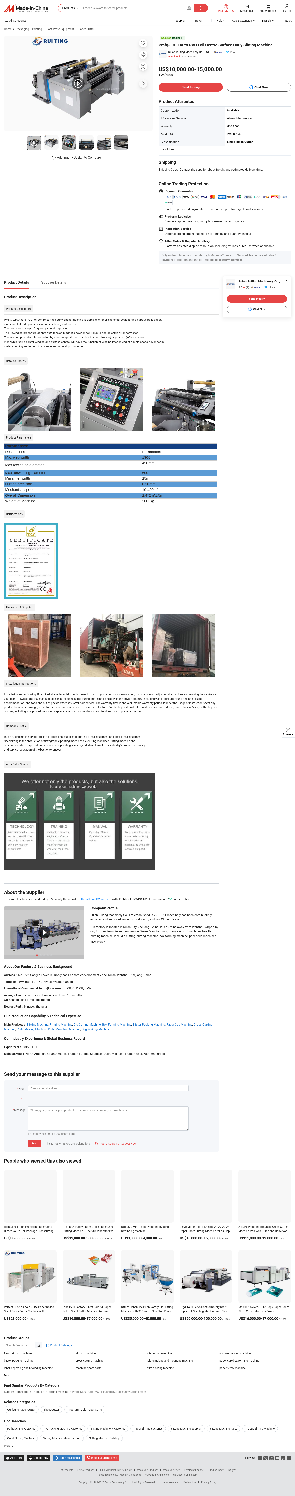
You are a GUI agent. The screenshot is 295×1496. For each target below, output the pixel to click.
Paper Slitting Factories (148, 1428)
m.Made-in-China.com (157, 1474)
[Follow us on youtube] (277, 1458)
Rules (288, 20)
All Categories (17, 20)
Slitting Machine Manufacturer (62, 1438)
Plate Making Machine (32, 1029)
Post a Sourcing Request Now (115, 1143)
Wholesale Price (171, 1470)
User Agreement (169, 1482)
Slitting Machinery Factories (108, 1428)
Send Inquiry (191, 87)
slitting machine (86, 1353)
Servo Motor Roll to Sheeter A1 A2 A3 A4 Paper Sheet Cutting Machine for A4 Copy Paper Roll (205, 1231)
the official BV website (96, 899)
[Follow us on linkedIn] (289, 1458)
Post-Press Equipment (60, 29)
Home (7, 29)
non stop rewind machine (235, 1353)
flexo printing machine (18, 1353)
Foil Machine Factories (21, 1428)
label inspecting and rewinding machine (28, 1368)
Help (219, 20)
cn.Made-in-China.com (185, 1474)
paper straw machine (232, 1368)
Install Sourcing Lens (104, 1458)
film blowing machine (161, 1368)
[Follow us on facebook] (260, 1458)
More (7, 1445)
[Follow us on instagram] (271, 1458)
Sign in (287, 10)
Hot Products (66, 1470)
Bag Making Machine (96, 1029)
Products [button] (68, 8)
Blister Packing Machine (149, 1024)
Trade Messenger (67, 1458)
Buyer (198, 20)
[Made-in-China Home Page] (26, 8)
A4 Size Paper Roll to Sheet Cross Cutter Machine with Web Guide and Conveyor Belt (263, 1231)
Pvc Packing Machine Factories (63, 1428)
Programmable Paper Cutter (85, 1409)
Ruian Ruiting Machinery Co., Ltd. (189, 52)
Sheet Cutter (51, 1409)
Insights (232, 1470)
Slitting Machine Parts (223, 1428)
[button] (189, 8)
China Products (85, 1470)
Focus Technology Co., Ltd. (119, 1482)
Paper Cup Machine (179, 1024)
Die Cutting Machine (87, 1024)
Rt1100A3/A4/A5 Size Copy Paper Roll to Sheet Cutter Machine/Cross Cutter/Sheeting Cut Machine (263, 1311)
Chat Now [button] (261, 87)
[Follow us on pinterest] (283, 1458)
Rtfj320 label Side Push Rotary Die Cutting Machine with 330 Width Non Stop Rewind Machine (147, 1311)
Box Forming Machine (116, 1024)
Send (34, 1143)
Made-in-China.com (130, 1474)
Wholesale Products (147, 1470)
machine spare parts (88, 1368)
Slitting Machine (37, 1024)
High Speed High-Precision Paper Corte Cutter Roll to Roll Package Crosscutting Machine (29, 1231)
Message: (20, 1110)
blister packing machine (18, 1360)
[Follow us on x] (265, 1458)
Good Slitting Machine (21, 1438)
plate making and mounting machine (170, 1360)
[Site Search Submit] (201, 8)
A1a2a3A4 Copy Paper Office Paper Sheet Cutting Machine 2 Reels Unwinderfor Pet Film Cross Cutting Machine (88, 1231)
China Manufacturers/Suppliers (115, 1470)
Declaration (189, 1482)
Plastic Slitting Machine (260, 1428)
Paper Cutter (86, 29)
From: (22, 1088)
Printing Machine (61, 1024)
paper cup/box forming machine (239, 1360)
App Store (14, 1458)
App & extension (242, 20)
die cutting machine (160, 1353)
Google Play (38, 1458)
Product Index (216, 1470)
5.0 (243, 287)
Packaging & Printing (29, 29)
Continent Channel (194, 1470)
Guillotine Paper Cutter (21, 1409)
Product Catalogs (60, 1345)
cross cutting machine (89, 1360)
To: (24, 1099)
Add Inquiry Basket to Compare (79, 157)
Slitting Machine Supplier (186, 1428)
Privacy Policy (209, 1482)
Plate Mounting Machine (64, 1029)
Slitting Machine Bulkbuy (104, 1438)
